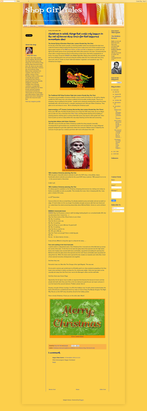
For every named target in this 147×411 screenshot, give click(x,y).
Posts (115, 208)
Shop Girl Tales (53, 10)
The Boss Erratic (90, 348)
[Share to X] (75, 346)
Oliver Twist (74, 113)
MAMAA (67, 55)
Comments (116, 211)
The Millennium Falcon (68, 49)
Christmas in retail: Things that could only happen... (117, 144)
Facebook (41, 26)
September (118, 96)
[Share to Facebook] (77, 346)
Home (25, 26)
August (117, 94)
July (116, 92)
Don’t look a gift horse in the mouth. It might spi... (117, 124)
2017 (114, 151)
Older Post (103, 389)
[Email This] (72, 346)
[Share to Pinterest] (78, 346)
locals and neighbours (64, 348)
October (117, 100)
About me (33, 26)
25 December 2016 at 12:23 (72, 357)
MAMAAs (73, 348)
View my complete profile (32, 101)
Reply (54, 362)
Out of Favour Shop (81, 348)
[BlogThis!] (74, 346)
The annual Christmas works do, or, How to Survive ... (118, 133)
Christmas (55, 348)
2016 (114, 90)
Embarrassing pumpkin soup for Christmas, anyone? (117, 114)
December (118, 106)
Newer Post (52, 389)
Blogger (81, 400)
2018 (114, 154)
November (118, 102)
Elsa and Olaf (81, 49)
